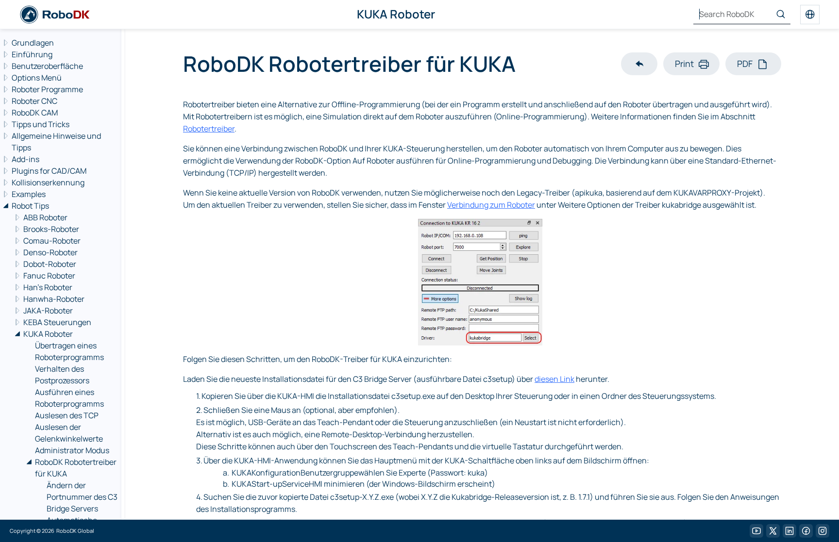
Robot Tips (30, 205)
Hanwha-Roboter (53, 299)
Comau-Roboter (52, 240)
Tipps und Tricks (40, 124)
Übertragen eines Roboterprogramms (69, 351)
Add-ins (25, 159)
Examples (29, 194)
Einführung (32, 54)
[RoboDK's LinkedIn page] (789, 531)
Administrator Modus (72, 450)
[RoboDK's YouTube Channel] (756, 531)
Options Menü (37, 77)
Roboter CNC (34, 101)
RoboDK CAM (35, 112)
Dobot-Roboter (49, 264)
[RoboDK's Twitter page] (773, 531)
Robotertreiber (209, 128)
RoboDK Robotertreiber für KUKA (76, 468)
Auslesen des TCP (67, 415)
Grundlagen (33, 42)
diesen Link (554, 379)
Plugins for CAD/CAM (49, 170)
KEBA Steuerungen (57, 322)
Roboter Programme (47, 89)
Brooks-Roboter (51, 229)
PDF (745, 63)
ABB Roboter (45, 217)
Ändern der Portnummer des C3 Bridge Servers (82, 497)
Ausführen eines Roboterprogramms (69, 398)
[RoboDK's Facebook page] (806, 531)
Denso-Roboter (50, 252)
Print (684, 63)
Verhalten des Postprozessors (62, 374)
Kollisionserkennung (48, 182)
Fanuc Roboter (49, 275)
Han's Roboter (47, 287)
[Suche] (780, 14)
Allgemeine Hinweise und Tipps (56, 142)
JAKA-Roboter (48, 310)
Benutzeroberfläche (47, 66)
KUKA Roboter (48, 333)
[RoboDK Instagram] (822, 531)
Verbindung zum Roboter (491, 204)
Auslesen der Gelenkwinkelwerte (69, 433)
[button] (639, 63)
